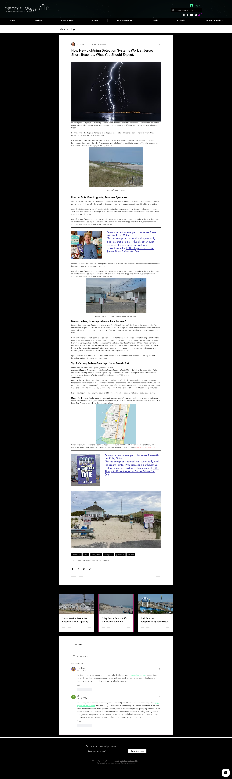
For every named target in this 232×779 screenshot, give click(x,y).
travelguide (108, 554)
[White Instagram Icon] (183, 15)
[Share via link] (90, 569)
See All (170, 590)
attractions (76, 554)
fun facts (131, 554)
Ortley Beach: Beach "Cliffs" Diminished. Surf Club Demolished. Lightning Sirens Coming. (116, 620)
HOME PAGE (89, 560)
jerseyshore (120, 554)
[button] (67, 20)
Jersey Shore (96, 554)
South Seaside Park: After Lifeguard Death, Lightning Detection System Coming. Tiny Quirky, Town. (75, 620)
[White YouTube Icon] (191, 15)
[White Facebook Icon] (187, 15)
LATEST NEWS (77, 560)
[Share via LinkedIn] (84, 569)
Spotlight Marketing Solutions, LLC (127, 695)
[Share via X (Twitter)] (78, 569)
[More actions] (159, 44)
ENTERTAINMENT (102, 560)
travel (86, 554)
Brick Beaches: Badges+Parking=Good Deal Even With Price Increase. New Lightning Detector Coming (154, 620)
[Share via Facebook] (72, 569)
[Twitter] (196, 15)
